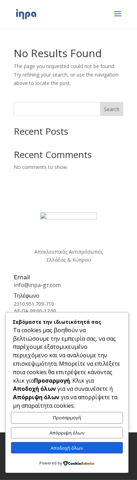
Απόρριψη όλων (67, 433)
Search (111, 109)
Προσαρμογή (67, 417)
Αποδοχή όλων (67, 448)
